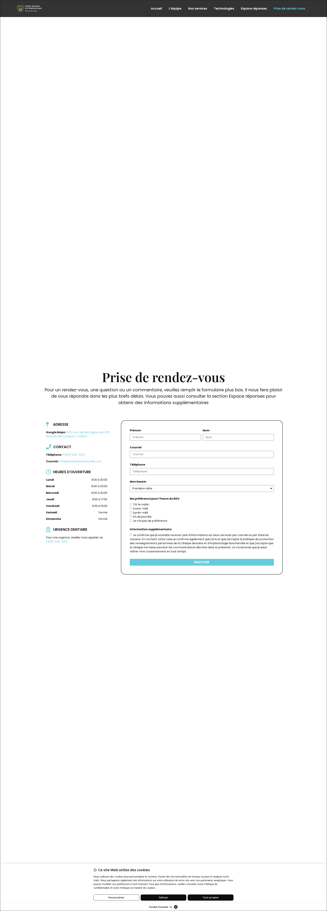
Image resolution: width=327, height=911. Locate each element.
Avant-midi (140, 508)
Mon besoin (138, 482)
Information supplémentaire (151, 529)
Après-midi (140, 513)
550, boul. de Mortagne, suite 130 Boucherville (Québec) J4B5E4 (78, 434)
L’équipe (175, 8)
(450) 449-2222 (74, 455)
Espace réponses (254, 8)
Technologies (224, 8)
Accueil (156, 8)
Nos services (197, 8)
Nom (206, 430)
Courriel (136, 447)
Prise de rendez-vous (289, 8)
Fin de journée (142, 517)
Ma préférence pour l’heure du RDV (155, 499)
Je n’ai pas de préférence (150, 521)
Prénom (135, 430)
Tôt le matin (141, 504)
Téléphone (137, 465)
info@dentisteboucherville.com (81, 461)
